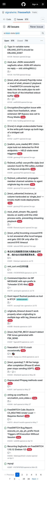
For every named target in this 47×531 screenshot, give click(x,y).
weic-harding (18, 121)
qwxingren (17, 291)
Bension (16, 57)
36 (28, 479)
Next (34, 479)
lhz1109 (16, 75)
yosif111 (16, 139)
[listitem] (23, 51)
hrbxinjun (16, 261)
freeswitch (24, 12)
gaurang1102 (18, 157)
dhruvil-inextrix (19, 422)
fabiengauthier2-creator (22, 456)
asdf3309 (17, 102)
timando (16, 327)
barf (15, 389)
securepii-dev (19, 306)
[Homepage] (23, 4)
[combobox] (22, 33)
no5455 (16, 441)
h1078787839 (19, 273)
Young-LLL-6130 (20, 357)
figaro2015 (17, 342)
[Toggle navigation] (4, 4)
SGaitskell (17, 375)
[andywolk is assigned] (13, 354)
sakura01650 (18, 246)
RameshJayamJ (19, 228)
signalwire (10, 12)
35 (24, 479)
